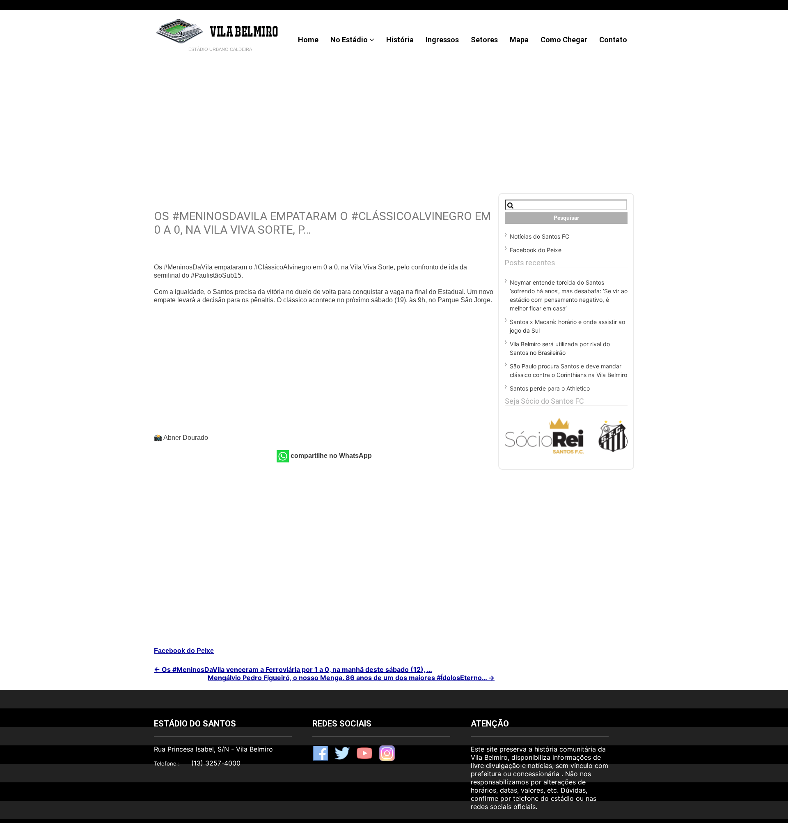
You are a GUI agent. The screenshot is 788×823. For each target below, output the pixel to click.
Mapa (519, 39)
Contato (613, 39)
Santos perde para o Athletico (550, 388)
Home (308, 39)
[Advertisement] (394, 119)
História (400, 39)
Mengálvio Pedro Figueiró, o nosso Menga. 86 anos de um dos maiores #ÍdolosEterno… (351, 678)
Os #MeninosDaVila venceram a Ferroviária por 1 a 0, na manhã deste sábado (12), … (293, 669)
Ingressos (442, 39)
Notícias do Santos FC (539, 236)
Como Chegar (564, 39)
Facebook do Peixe (184, 650)
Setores (484, 39)
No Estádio (349, 39)
